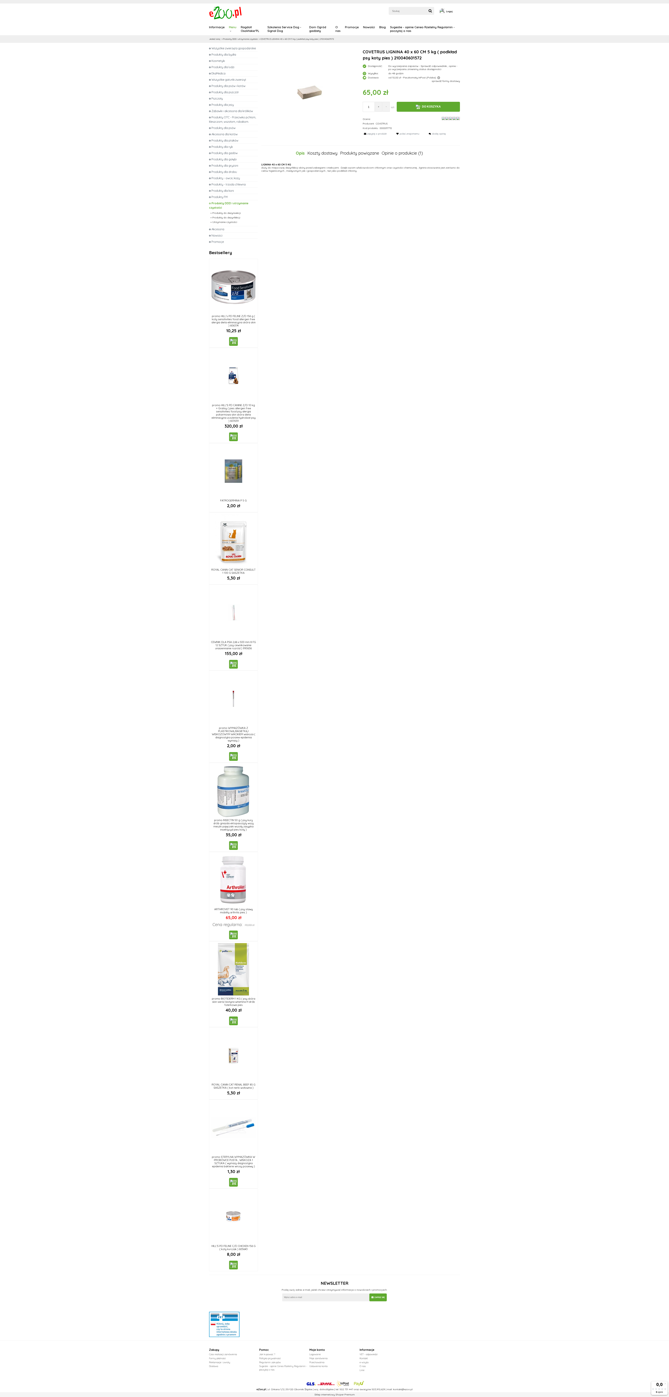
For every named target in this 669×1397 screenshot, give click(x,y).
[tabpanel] (360, 167)
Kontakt (364, 1358)
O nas (363, 1366)
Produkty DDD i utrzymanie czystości (228, 205)
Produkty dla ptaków (225, 140)
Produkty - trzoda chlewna (229, 184)
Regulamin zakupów (270, 1362)
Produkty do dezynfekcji (226, 217)
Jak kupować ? (267, 1354)
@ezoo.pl (407, 1389)
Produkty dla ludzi (223, 67)
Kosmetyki (218, 61)
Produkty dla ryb (222, 147)
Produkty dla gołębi (224, 159)
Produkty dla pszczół (225, 92)
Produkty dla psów (224, 128)
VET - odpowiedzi (369, 1354)
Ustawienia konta (318, 1366)
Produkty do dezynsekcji (226, 213)
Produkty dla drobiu (224, 172)
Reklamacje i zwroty (219, 1362)
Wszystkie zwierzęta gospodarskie (234, 48)
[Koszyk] (459, 11)
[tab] (301, 153)
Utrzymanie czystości (224, 222)
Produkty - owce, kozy (226, 178)
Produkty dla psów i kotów (228, 86)
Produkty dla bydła (224, 54)
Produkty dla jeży (223, 104)
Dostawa (213, 1366)
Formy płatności (217, 1358)
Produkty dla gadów (225, 153)
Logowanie (315, 1354)
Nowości (217, 235)
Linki (362, 1370)
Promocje (218, 241)
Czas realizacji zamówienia (223, 1354)
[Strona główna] (226, 12)
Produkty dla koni (223, 190)
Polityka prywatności (270, 1358)
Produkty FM (220, 197)
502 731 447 (346, 1389)
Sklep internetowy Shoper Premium (334, 1394)
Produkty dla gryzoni (225, 165)
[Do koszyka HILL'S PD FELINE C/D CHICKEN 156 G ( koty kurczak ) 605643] (233, 1265)
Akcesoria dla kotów (225, 134)
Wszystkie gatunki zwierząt (229, 79)
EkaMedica (218, 73)
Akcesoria (218, 229)
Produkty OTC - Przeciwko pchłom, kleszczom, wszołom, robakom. (232, 119)
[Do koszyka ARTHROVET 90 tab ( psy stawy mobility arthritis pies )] (233, 935)
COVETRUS (382, 123)
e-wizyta (364, 1362)
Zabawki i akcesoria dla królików (232, 111)
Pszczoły (217, 98)
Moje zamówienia (318, 1358)
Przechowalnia (316, 1362)
